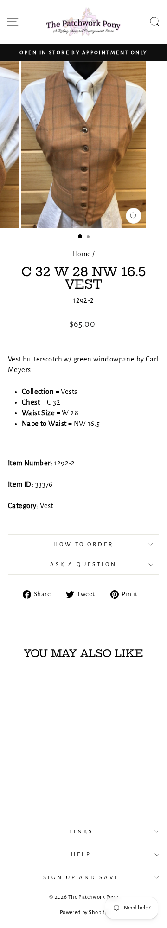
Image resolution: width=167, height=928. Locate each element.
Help (81, 854)
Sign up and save (81, 877)
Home (82, 254)
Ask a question (83, 564)
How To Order (83, 544)
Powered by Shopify (83, 912)
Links (81, 831)
